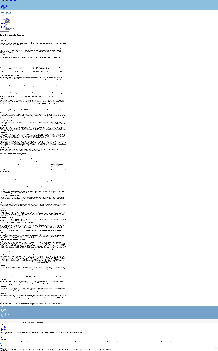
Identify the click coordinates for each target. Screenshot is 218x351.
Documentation (5, 314)
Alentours (4, 309)
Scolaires (3, 26)
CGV (3, 316)
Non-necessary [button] (3, 347)
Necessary (3, 343)
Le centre (4, 7)
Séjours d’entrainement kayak (10, 28)
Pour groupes (7, 21)
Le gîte (6, 16)
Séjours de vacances (5, 19)
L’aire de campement (8, 17)
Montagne (6, 24)
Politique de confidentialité (8, 318)
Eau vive (6, 25)
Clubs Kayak (4, 27)
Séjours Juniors (7, 20)
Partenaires (5, 310)
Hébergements (4, 15)
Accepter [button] (10, 333)
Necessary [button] (2, 342)
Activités (3, 23)
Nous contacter (5, 5)
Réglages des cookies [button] (4, 333)
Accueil (3, 8)
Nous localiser (5, 6)
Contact (4, 315)
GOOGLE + (4, 328)
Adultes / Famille (7, 22)
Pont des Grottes (7, 29)
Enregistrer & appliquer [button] (4, 350)
